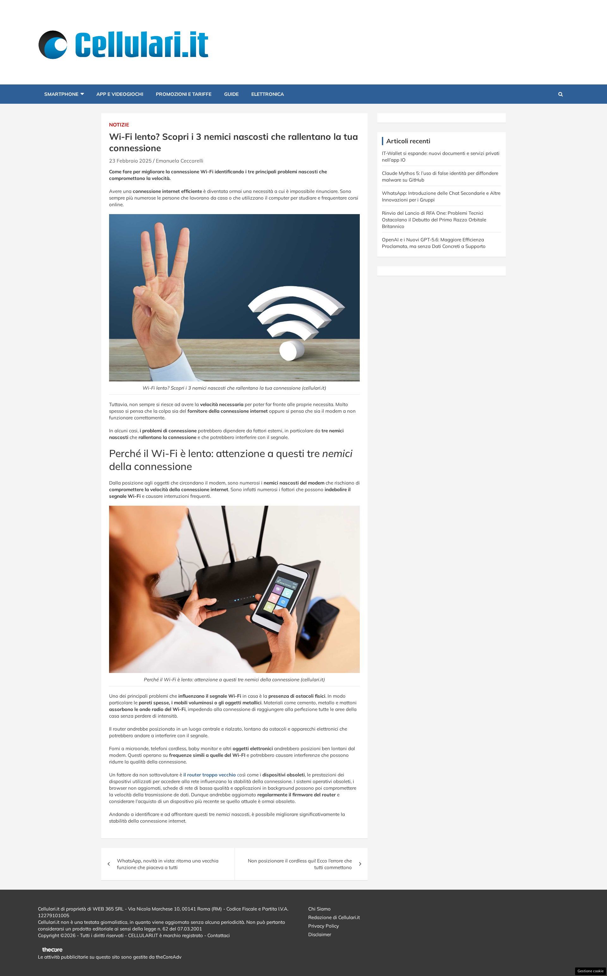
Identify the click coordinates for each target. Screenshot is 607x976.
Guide (231, 94)
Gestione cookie (591, 971)
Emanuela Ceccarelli (179, 161)
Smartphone (61, 94)
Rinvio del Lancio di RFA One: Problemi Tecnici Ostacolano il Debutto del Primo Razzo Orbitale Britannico (434, 219)
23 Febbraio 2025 (130, 161)
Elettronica (267, 94)
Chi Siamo (319, 909)
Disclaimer (319, 934)
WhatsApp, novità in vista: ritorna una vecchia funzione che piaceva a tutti (167, 864)
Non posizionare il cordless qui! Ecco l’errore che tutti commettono (300, 864)
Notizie (119, 124)
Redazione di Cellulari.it (334, 917)
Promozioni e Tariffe (184, 94)
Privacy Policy (323, 926)
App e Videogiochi (119, 94)
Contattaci (218, 935)
